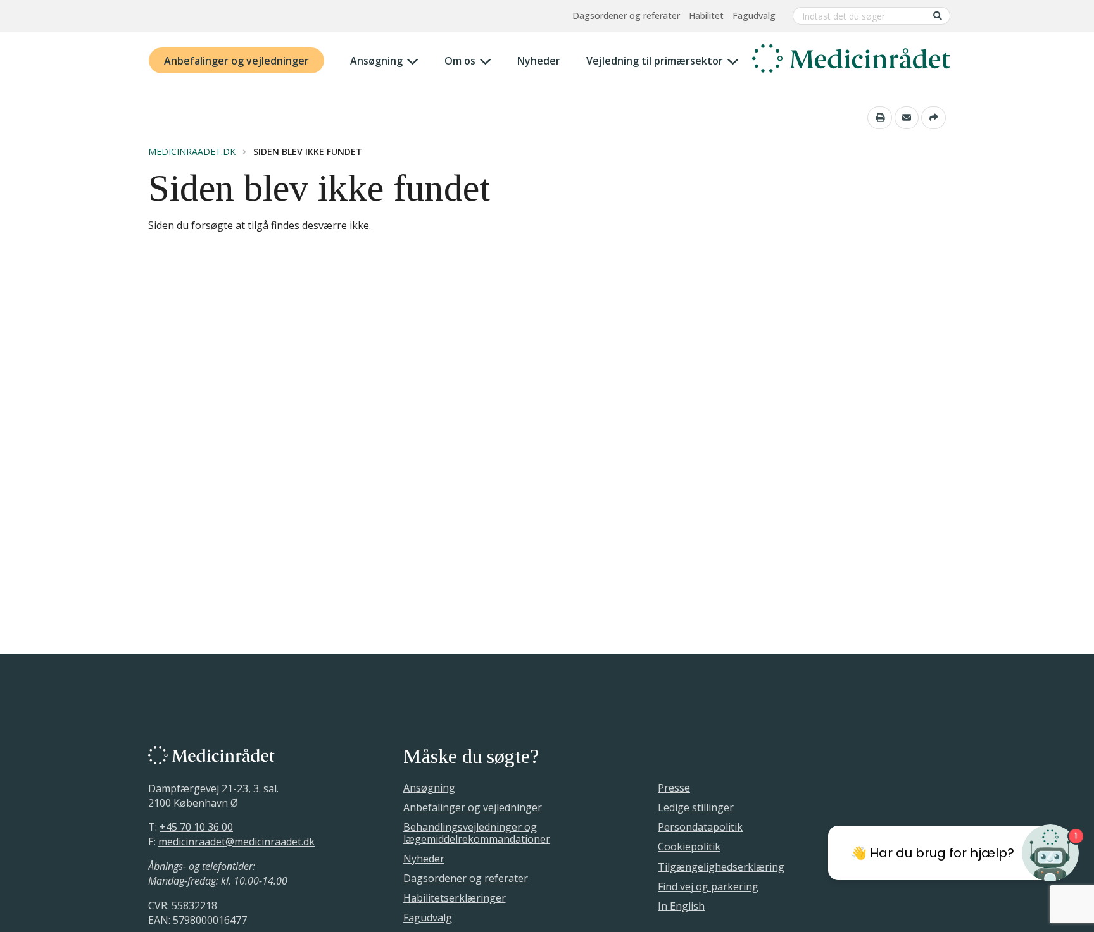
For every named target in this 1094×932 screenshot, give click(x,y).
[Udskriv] (879, 117)
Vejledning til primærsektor (654, 61)
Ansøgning (376, 61)
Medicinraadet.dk (192, 151)
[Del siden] (933, 117)
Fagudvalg (754, 15)
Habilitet (706, 15)
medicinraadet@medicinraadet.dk (236, 841)
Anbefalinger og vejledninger (236, 61)
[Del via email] (907, 117)
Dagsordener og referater (626, 15)
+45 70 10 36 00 (196, 827)
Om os (459, 61)
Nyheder (538, 61)
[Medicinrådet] (851, 60)
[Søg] (937, 15)
